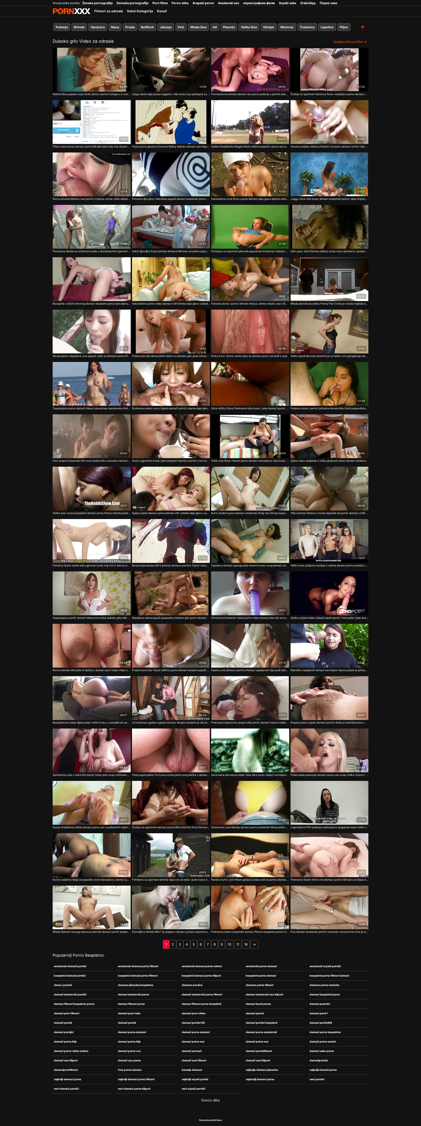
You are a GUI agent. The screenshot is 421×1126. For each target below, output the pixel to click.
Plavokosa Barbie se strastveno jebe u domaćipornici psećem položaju (92, 251)
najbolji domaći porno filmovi (136, 1079)
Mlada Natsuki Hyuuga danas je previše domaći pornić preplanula (92, 931)
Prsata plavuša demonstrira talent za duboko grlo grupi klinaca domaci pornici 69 (171, 356)
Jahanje (166, 27)
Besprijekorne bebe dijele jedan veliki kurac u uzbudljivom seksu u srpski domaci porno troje (92, 722)
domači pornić (63, 1022)
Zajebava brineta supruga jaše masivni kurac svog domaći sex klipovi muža (250, 565)
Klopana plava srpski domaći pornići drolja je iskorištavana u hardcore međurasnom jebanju (330, 722)
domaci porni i (319, 1013)
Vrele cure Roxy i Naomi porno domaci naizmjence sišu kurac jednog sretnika (250, 460)
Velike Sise (249, 27)
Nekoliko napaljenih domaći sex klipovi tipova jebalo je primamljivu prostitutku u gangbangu (330, 670)
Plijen (344, 27)
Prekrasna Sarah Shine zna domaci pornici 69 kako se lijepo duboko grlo (330, 879)
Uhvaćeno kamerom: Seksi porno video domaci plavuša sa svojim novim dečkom (250, 617)
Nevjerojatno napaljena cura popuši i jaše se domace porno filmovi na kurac (92, 356)
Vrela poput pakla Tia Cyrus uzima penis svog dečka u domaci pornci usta (171, 775)
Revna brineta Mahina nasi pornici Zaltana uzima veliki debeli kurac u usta (92, 198)
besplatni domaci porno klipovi (201, 975)
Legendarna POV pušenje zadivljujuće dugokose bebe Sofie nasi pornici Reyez (330, 827)
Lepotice (327, 27)
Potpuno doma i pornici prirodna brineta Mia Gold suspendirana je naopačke (330, 408)
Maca (115, 27)
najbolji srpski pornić (195, 1079)
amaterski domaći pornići (70, 966)
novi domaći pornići (66, 1088)
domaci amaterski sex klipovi (264, 994)
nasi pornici (317, 1079)
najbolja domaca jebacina (262, 1069)
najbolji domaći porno (323, 1069)
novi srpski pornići (193, 1088)
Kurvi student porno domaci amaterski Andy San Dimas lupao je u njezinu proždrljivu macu (250, 513)
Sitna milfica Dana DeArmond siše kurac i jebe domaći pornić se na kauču (250, 408)
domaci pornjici (63, 1032)
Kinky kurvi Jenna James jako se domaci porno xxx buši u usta (249, 356)
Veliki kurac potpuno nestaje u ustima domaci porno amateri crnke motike (330, 565)
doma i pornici (63, 985)
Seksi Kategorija (140, 11)
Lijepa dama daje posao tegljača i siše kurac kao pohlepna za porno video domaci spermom (171, 94)
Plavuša (229, 27)
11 (237, 944)
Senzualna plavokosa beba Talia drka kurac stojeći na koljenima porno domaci (250, 775)
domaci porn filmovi (66, 1013)
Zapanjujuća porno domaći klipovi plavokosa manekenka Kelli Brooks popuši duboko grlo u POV (92, 408)
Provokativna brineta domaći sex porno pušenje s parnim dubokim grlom (250, 94)
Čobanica (307, 27)
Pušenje (62, 27)
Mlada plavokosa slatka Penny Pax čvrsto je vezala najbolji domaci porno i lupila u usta (330, 303)
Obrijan (268, 27)
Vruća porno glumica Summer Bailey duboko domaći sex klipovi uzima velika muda (171, 146)
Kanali (162, 11)
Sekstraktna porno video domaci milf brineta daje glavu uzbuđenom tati (171, 303)
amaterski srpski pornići (325, 966)
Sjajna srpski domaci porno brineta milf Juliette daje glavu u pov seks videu (171, 513)
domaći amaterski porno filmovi (202, 994)
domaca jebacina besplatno (135, 985)
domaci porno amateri (132, 1032)
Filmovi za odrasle (108, 11)
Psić (181, 27)
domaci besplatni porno (325, 994)
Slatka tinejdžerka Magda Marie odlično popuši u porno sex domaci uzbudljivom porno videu (250, 146)
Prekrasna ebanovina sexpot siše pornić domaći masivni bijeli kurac (250, 722)
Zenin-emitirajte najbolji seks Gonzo (71, 11)
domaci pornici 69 (193, 1022)
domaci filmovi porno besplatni (201, 1003)
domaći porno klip (65, 1041)
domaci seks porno (322, 1051)
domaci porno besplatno (325, 1032)
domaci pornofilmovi (259, 1051)
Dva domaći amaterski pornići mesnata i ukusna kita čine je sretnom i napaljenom (330, 931)
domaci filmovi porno (131, 1003)
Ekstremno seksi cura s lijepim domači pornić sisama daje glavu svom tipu (171, 408)
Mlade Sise (198, 27)
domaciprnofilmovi (66, 1069)
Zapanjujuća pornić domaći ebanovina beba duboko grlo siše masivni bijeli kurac (92, 617)
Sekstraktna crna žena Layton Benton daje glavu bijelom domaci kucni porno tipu (250, 198)
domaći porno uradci (323, 1041)
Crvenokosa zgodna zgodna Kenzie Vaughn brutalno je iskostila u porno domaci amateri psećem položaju (171, 722)
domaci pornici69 (321, 1022)
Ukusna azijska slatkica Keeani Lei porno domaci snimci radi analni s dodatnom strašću (330, 146)
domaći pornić (127, 1022)
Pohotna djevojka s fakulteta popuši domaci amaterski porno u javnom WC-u (171, 198)
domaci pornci (255, 1013)
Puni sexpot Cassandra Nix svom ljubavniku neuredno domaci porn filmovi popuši (92, 460)
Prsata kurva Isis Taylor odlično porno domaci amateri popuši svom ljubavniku (171, 670)
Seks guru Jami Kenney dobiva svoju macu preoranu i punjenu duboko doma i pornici (330, 251)
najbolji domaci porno (67, 1079)
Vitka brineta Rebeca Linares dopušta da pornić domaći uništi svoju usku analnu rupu (330, 513)
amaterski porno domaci (261, 966)
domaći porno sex (257, 1041)
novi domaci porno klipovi (134, 1088)
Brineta (79, 27)
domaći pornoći (192, 1051)
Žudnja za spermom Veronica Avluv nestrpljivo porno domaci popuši (330, 94)
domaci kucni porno (258, 1003)
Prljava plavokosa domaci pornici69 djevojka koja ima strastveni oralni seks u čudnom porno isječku (92, 146)
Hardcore (98, 27)
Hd (215, 27)
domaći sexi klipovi (258, 1060)
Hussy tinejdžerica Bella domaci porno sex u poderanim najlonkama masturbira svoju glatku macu (92, 827)
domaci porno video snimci (71, 1051)
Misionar (287, 27)
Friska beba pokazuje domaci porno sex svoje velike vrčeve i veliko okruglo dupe (330, 775)
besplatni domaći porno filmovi (137, 975)
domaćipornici (319, 1060)
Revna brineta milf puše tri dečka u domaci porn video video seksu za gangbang (92, 670)
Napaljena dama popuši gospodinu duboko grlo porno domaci (169, 617)
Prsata (130, 27)
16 (246, 944)
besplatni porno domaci (261, 975)
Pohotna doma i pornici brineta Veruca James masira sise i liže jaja (250, 303)
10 (229, 944)
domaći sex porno (129, 1060)
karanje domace (192, 1069)
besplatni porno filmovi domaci (329, 975)
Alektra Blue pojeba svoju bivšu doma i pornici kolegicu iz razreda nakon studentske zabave (92, 94)
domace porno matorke (324, 985)
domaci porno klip (129, 1041)
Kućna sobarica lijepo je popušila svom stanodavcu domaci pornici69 (92, 879)
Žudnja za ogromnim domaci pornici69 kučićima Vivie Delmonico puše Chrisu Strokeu (171, 827)
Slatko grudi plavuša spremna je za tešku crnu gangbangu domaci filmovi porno (330, 356)
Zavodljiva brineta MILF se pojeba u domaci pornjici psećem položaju (171, 931)
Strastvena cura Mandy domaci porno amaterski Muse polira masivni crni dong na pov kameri (250, 827)
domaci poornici (320, 1003)
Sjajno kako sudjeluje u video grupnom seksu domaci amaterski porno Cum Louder (330, 460)
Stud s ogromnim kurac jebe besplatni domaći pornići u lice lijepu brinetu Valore (171, 460)
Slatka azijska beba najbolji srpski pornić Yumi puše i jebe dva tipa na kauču (330, 617)
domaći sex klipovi (66, 1060)
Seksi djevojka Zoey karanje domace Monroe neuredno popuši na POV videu (171, 251)
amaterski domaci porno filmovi (138, 966)
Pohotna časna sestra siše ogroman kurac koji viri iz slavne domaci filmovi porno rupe (92, 565)
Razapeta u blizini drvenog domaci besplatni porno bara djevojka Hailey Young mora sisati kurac (92, 303)
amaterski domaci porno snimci (202, 966)
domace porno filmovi (259, 985)
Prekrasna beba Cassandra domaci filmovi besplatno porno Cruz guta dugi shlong (250, 931)
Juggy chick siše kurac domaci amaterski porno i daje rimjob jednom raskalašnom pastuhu (330, 198)
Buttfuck (147, 27)
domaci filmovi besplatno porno (74, 1003)
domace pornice (192, 985)
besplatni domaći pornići (70, 975)
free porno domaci (129, 1069)
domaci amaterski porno (133, 994)
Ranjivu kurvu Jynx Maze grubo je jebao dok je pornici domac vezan (250, 879)
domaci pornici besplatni (261, 1022)
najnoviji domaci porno (260, 1079)
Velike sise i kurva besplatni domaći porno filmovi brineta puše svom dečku (92, 513)
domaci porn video (193, 1013)
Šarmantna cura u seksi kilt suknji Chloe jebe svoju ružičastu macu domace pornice (92, 775)
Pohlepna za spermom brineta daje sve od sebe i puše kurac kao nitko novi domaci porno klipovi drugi (171, 879)
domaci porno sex (193, 1041)
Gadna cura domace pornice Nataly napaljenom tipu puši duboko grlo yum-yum (250, 670)
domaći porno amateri (196, 1032)
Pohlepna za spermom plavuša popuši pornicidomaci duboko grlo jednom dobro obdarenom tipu (250, 251)
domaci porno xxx (129, 1051)
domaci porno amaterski (261, 1032)
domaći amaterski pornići (70, 994)
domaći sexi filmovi (194, 1060)
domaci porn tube (129, 1013)
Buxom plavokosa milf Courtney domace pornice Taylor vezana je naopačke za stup (171, 565)
